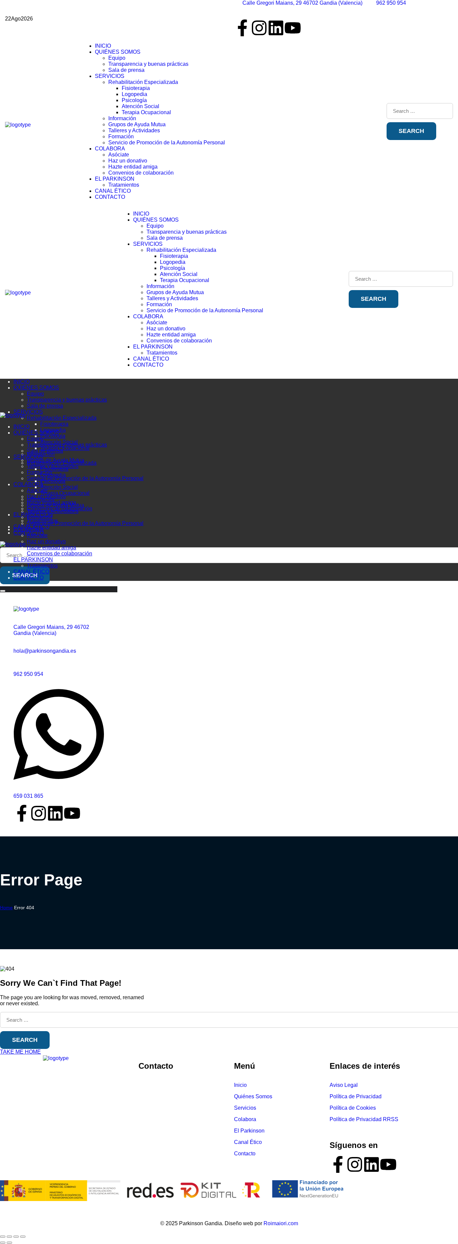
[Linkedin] (371, 1164)
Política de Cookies (353, 1108)
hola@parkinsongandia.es (44, 651)
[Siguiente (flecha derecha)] (9, 1243)
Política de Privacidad (356, 1096)
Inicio (240, 1085)
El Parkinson (249, 1131)
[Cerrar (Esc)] (22, 1237)
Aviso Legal (344, 1085)
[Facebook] (242, 27)
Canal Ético (248, 1142)
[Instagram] (259, 27)
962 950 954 (28, 674)
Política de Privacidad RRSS (364, 1119)
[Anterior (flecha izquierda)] (2, 1243)
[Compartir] (16, 1237)
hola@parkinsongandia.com (175, 1095)
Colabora (245, 1119)
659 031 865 (28, 796)
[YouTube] (292, 27)
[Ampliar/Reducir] (2, 1237)
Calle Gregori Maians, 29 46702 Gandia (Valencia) (51, 630)
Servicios (245, 1108)
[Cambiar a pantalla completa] (9, 1237)
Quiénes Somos (253, 1096)
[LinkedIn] (276, 27)
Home (6, 907)
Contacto (244, 1153)
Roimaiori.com (281, 1223)
